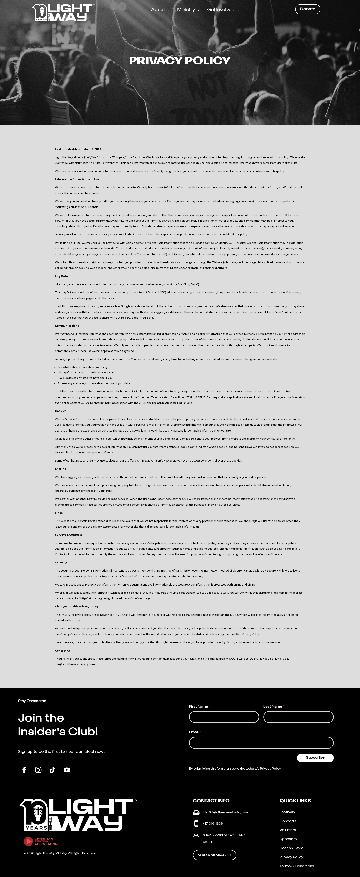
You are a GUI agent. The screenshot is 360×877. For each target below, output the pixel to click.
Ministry (186, 10)
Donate (307, 9)
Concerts (288, 821)
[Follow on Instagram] (38, 770)
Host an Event (291, 848)
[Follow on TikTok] (52, 770)
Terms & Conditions (297, 866)
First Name (200, 706)
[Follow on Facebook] (24, 770)
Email (195, 732)
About (158, 10)
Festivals (287, 812)
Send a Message (213, 855)
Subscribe (315, 757)
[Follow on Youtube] (66, 770)
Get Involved (221, 10)
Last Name (274, 706)
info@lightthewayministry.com (226, 812)
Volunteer (288, 830)
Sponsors (288, 839)
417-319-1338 (213, 824)
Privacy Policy (270, 769)
